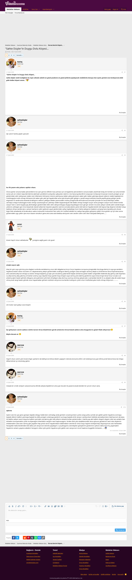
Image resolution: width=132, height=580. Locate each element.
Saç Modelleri (57, 556)
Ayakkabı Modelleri (32, 553)
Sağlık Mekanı (110, 553)
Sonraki (18, 55)
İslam (107, 559)
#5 (125, 261)
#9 (125, 382)
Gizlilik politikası (105, 574)
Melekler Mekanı (13, 9)
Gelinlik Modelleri (84, 556)
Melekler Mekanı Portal (60, 566)
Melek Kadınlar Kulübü (33, 559)
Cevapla (123, 112)
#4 (125, 235)
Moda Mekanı (83, 553)
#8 (125, 355)
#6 (125, 301)
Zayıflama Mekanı (111, 566)
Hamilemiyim (47, 9)
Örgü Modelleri (83, 563)
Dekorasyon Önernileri (33, 556)
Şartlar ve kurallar (93, 574)
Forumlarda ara (19, 13)
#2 (125, 130)
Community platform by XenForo (66, 578)
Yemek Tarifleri (57, 559)
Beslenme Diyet (110, 556)
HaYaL (9, 52)
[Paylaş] (122, 72)
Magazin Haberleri (84, 559)
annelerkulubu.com (32, 563)
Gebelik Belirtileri (58, 553)
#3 (125, 155)
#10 (124, 407)
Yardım (114, 574)
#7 (125, 326)
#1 (125, 72)
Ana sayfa (120, 574)
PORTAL (26, 9)
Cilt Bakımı (56, 563)
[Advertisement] (66, 29)
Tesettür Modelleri (84, 566)
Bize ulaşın (84, 574)
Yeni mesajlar (9, 13)
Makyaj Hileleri (110, 563)
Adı (7, 520)
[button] (35, 9)
